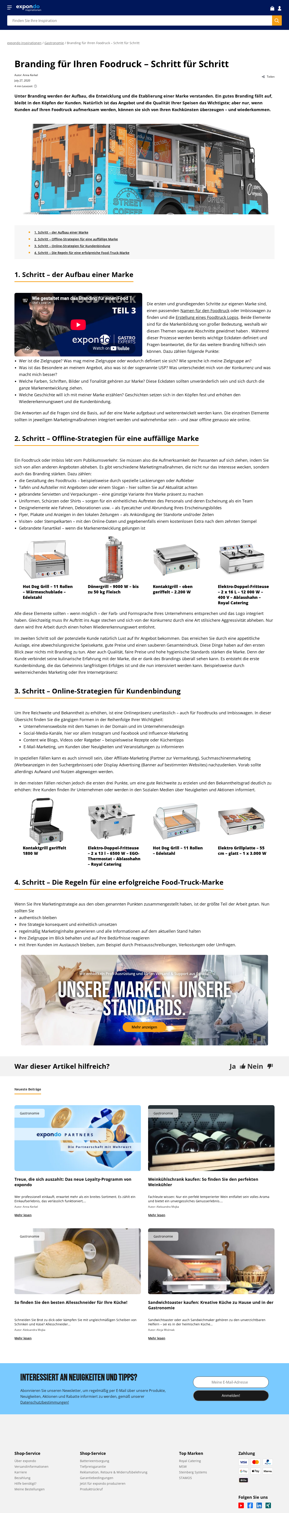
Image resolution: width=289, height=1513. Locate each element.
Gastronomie (54, 43)
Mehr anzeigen (144, 1027)
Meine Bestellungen (29, 1489)
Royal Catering (190, 1461)
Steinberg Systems (193, 1472)
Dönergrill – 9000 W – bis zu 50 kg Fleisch (113, 589)
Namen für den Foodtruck (204, 310)
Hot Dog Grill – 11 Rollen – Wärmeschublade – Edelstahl (48, 592)
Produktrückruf (91, 1489)
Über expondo (25, 1461)
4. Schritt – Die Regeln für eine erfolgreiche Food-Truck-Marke (81, 253)
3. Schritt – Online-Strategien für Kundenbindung (72, 246)
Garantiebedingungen (96, 1478)
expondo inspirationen (24, 43)
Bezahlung (22, 1478)
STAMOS (185, 1478)
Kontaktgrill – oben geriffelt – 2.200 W (173, 589)
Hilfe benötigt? (25, 1483)
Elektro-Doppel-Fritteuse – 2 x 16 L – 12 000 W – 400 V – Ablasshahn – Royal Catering (243, 594)
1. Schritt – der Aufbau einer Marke (61, 232)
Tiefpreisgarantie (93, 1466)
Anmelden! (231, 1395)
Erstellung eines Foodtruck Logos (207, 317)
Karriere (20, 1472)
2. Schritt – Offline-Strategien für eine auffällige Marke (76, 239)
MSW (183, 1466)
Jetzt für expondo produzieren (103, 1483)
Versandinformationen (31, 1466)
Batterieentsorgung (94, 1461)
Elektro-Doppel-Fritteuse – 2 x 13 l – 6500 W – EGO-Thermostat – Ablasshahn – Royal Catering (114, 856)
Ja (233, 1066)
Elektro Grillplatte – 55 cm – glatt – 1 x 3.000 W (242, 850)
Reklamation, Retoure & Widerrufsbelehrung (113, 1472)
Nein (255, 1066)
